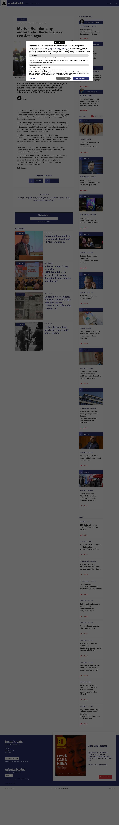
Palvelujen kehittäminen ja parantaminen (40, 62)
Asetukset (63, 78)
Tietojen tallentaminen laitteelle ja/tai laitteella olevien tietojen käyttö (48, 58)
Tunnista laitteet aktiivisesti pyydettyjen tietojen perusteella (45, 70)
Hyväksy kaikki (81, 78)
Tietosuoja (32, 78)
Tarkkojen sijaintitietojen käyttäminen (39, 67)
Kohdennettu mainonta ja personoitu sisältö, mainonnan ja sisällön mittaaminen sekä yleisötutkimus (57, 60)
